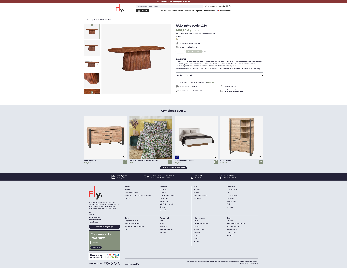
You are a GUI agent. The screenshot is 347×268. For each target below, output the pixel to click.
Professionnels (93, 222)
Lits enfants (164, 201)
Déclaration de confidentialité (227, 261)
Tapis (228, 204)
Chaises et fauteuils (131, 192)
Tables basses (231, 232)
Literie (195, 187)
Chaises (196, 226)
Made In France (225, 11)
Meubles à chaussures (132, 223)
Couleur (178, 37)
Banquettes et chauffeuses (236, 223)
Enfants (162, 207)
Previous (92, 25)
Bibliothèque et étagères (201, 223)
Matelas (196, 192)
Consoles (196, 232)
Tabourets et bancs (199, 229)
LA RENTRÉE (166, 11)
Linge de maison (232, 195)
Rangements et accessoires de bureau (138, 195)
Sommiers (196, 189)
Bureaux (127, 189)
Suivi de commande (95, 219)
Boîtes (162, 221)
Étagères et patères (131, 221)
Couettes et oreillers (200, 195)
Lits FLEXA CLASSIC (167, 204)
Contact (91, 215)
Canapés (230, 221)
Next (92, 92)
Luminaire (230, 198)
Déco (228, 192)
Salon (229, 218)
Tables (95, 20)
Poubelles (163, 226)
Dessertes (196, 235)
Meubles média (232, 229)
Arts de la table (232, 189)
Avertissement (254, 261)
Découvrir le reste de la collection (173, 168)
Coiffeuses (163, 192)
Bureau (127, 187)
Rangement (164, 218)
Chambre (163, 187)
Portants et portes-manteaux (134, 226)
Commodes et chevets (167, 195)
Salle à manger (199, 218)
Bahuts (195, 221)
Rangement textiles (166, 229)
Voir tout (127, 198)
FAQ (90, 212)
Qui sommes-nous (94, 217)
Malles (162, 223)
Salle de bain (231, 201)
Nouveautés (189, 11)
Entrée (127, 218)
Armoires (163, 189)
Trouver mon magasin (103, 227)
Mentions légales (212, 261)
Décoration (231, 187)
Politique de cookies (243, 261)
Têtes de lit (197, 198)
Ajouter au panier (194, 51)
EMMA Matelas (177, 11)
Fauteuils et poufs (233, 226)
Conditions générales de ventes (196, 261)
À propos (199, 11)
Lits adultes (164, 198)
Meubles (89, 20)
